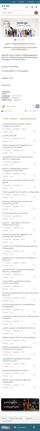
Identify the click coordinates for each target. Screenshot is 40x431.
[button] (37, 106)
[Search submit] (36, 13)
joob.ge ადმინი (11, 106)
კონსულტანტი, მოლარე (28, 119)
